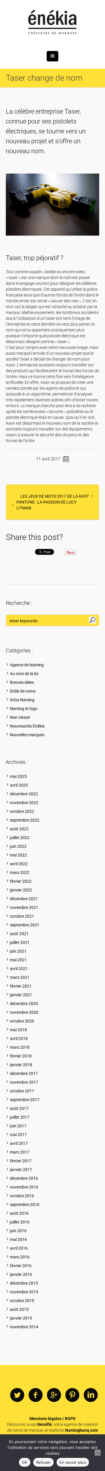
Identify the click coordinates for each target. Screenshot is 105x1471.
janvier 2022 (21, 890)
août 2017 (19, 1108)
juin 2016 (18, 1230)
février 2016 (21, 1265)
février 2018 (21, 1056)
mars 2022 (19, 872)
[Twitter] (17, 1395)
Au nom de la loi (24, 673)
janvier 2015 (21, 1318)
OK (24, 1462)
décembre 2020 (24, 1003)
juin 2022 (18, 846)
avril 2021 (19, 968)
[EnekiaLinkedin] (90, 1395)
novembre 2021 (24, 907)
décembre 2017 (24, 1073)
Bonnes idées (22, 682)
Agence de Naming (27, 665)
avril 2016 (19, 1248)
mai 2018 (18, 1029)
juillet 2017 (19, 1117)
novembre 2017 (24, 1082)
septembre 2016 (24, 1204)
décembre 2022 (24, 794)
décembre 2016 (24, 1178)
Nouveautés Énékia (27, 726)
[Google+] (54, 1395)
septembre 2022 (24, 820)
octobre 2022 (22, 811)
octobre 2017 (22, 1091)
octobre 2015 (22, 1300)
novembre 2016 (24, 1187)
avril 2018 (19, 1038)
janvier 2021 (21, 995)
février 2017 (21, 1161)
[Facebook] (35, 1395)
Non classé (20, 717)
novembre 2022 (24, 802)
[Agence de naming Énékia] (52, 22)
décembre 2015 (24, 1283)
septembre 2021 (24, 925)
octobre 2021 (22, 916)
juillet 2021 (19, 942)
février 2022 (21, 881)
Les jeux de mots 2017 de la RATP (54, 496)
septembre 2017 (24, 1099)
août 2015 (19, 1309)
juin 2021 (18, 951)
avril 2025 (19, 785)
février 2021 (21, 986)
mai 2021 (18, 960)
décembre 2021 (24, 898)
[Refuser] (98, 1453)
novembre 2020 (24, 1012)
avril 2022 (19, 863)
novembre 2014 (24, 1327)
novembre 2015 (24, 1292)
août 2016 (19, 1213)
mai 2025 (18, 776)
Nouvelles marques (27, 734)
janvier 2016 (21, 1274)
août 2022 (19, 829)
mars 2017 (19, 1152)
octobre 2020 (22, 1021)
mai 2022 (18, 855)
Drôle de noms (23, 691)
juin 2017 (18, 1126)
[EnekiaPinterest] (72, 1395)
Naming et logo (23, 708)
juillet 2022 (19, 837)
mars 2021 (19, 977)
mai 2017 (18, 1134)
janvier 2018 (21, 1064)
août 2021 (19, 933)
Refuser (43, 1462)
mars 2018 (19, 1047)
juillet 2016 (19, 1222)
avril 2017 (19, 1143)
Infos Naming (22, 699)
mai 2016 (18, 1239)
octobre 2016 (22, 1195)
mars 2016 (19, 1257)
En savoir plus (73, 1462)
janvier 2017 (21, 1169)
